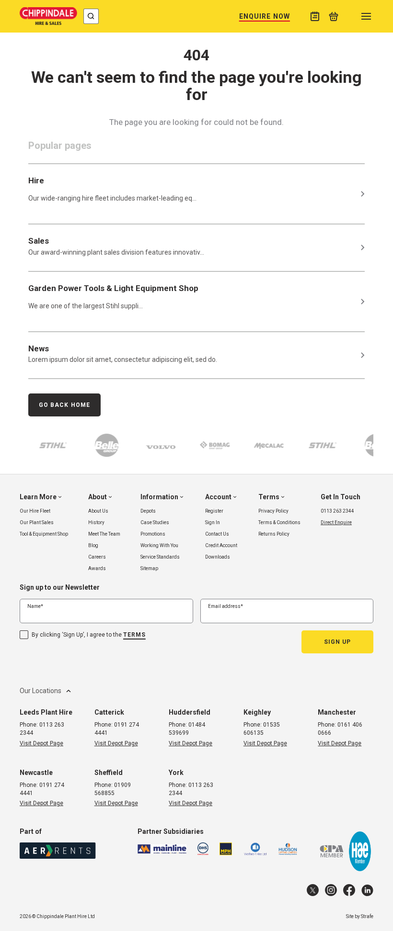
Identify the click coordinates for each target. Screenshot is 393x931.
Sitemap (149, 568)
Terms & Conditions (279, 522)
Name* (35, 606)
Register (214, 511)
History (96, 522)
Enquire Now (264, 16)
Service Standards (160, 557)
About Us (98, 511)
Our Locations (40, 691)
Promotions (152, 534)
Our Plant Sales (37, 522)
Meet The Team (104, 534)
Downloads (217, 557)
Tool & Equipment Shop (44, 534)
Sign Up (337, 642)
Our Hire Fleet (35, 511)
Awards (97, 568)
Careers (97, 557)
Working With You (159, 545)
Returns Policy (273, 534)
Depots (148, 511)
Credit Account (221, 545)
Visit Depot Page (41, 743)
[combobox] (91, 16)
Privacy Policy (273, 511)
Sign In (212, 522)
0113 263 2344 (337, 511)
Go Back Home (64, 405)
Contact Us (217, 534)
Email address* (225, 606)
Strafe (367, 916)
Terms (134, 634)
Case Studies (154, 522)
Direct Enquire (336, 522)
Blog (93, 545)
